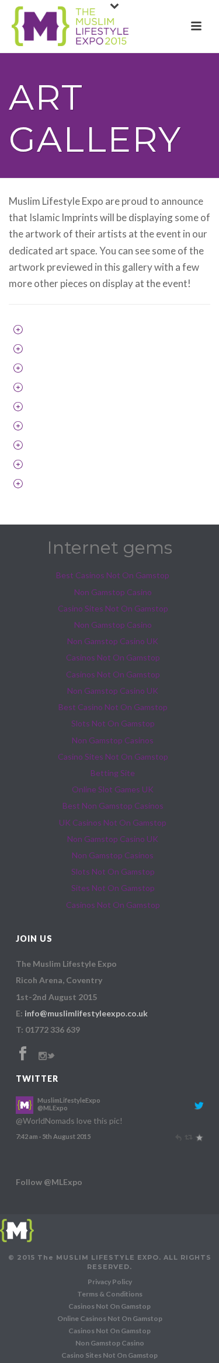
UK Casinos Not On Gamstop (112, 822)
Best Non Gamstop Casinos (113, 805)
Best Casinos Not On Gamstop (112, 575)
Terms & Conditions (109, 1293)
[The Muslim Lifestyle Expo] (17, 1229)
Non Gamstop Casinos (113, 740)
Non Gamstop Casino (113, 592)
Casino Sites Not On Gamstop (113, 608)
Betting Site (113, 773)
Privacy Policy (110, 1281)
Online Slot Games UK (113, 789)
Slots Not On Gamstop (113, 723)
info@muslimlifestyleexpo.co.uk (86, 1013)
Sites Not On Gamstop (113, 888)
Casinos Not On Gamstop (113, 657)
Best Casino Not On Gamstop (113, 707)
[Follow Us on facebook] (23, 1054)
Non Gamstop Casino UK (112, 641)
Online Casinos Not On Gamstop (109, 1318)
